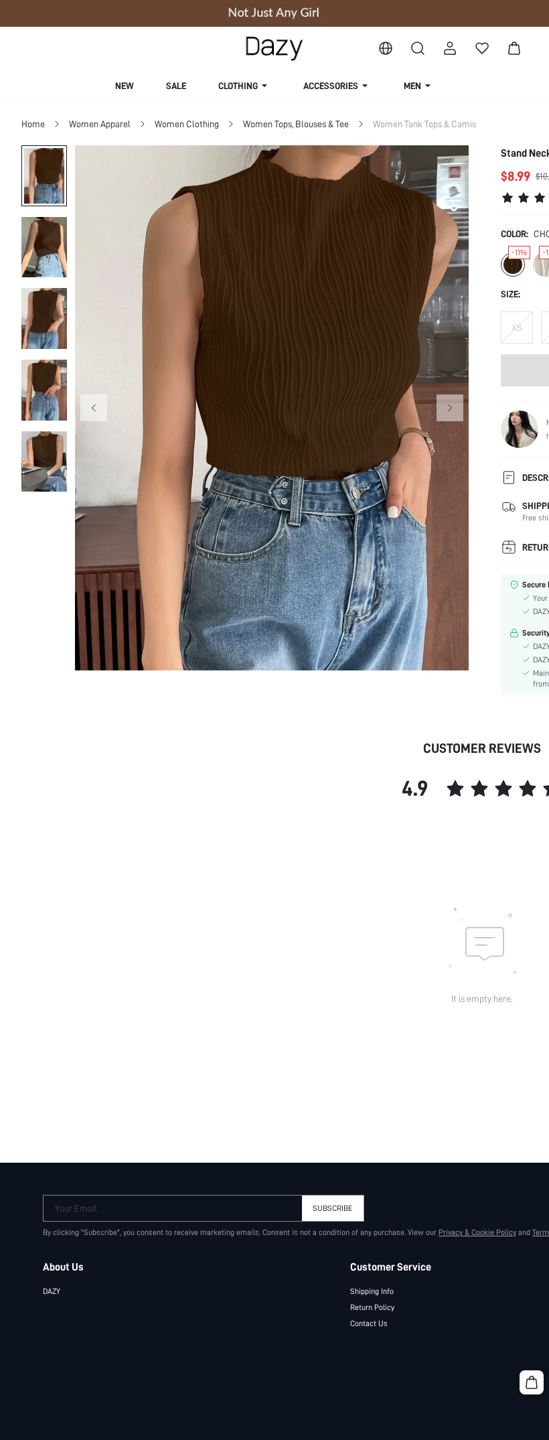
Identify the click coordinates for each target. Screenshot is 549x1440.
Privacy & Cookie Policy (477, 1232)
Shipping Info (372, 1291)
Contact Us (369, 1323)
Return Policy (372, 1307)
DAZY (51, 1291)
